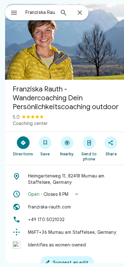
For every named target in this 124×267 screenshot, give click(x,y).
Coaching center (30, 123)
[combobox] (40, 12)
